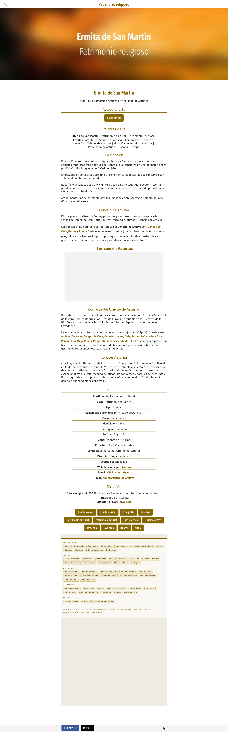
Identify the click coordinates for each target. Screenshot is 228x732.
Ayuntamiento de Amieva (118, 478)
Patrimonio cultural (78, 520)
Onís (127, 336)
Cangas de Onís (93, 336)
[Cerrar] (5, 4)
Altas (138, 528)
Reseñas (92, 528)
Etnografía (128, 512)
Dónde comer (85, 512)
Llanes (119, 336)
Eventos (145, 512)
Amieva (65, 336)
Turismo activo (152, 520)
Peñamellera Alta (151, 336)
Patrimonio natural (106, 520)
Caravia (109, 336)
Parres (72, 231)
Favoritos (108, 528)
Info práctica (131, 520)
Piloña (88, 341)
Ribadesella (127, 341)
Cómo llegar (114, 118)
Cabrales (77, 336)
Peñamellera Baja (72, 341)
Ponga (83, 231)
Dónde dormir (108, 512)
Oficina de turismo (118, 472)
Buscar (124, 528)
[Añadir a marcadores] (163, 728)
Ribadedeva (109, 341)
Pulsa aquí (125, 501)
